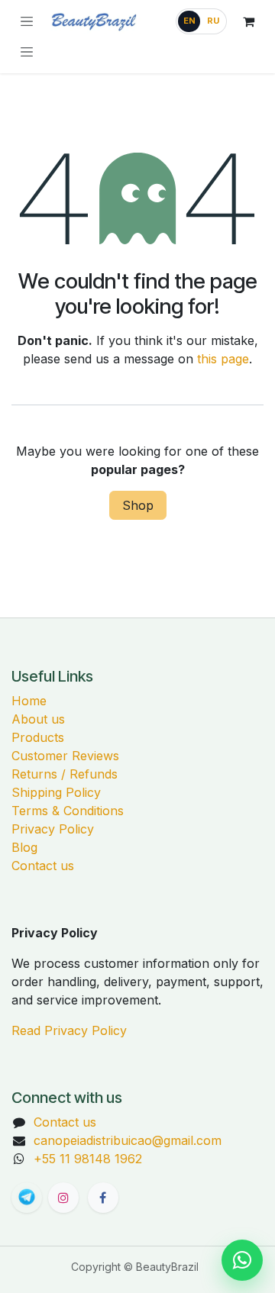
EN (189, 20)
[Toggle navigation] (26, 52)
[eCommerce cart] (248, 21)
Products (37, 737)
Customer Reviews (65, 755)
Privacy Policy (52, 829)
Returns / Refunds (64, 774)
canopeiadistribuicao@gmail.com (128, 1140)
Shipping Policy (56, 792)
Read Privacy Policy (69, 1030)
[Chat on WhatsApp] (242, 1260)
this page (223, 358)
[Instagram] (63, 1197)
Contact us (42, 865)
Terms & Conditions (67, 810)
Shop (138, 505)
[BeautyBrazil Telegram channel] (26, 1197)
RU (213, 20)
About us (38, 719)
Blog (24, 847)
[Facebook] (103, 1197)
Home (29, 700)
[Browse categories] (26, 21)
